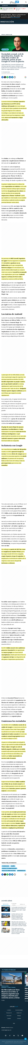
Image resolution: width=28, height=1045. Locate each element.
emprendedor (21, 870)
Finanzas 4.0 (9, 1012)
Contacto (19, 1018)
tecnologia (5, 866)
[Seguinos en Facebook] (9, 1035)
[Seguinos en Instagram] (5, 1035)
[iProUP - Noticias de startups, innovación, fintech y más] (14, 2)
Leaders (9, 1018)
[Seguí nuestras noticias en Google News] (25, 77)
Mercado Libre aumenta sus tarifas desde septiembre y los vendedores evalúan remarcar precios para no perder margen (19, 923)
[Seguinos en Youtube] (22, 1035)
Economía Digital (19, 1010)
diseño (13, 866)
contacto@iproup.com (6, 1030)
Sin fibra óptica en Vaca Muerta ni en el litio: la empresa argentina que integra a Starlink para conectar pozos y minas (17, 916)
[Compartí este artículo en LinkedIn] (10, 77)
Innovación (9, 1015)
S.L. (4, 1000)
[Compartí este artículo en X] (5, 77)
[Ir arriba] (25, 1039)
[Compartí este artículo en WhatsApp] (7, 77)
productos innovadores (9, 868)
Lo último (9, 1010)
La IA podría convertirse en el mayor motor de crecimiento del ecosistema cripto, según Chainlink (18, 909)
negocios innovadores (8, 870)
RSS (14, 1023)
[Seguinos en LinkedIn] (14, 1035)
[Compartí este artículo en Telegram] (12, 77)
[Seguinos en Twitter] (18, 1035)
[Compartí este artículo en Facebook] (2, 77)
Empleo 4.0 (19, 1012)
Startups (19, 1015)
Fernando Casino (6, 72)
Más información (15, 17)
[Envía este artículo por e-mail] (15, 77)
